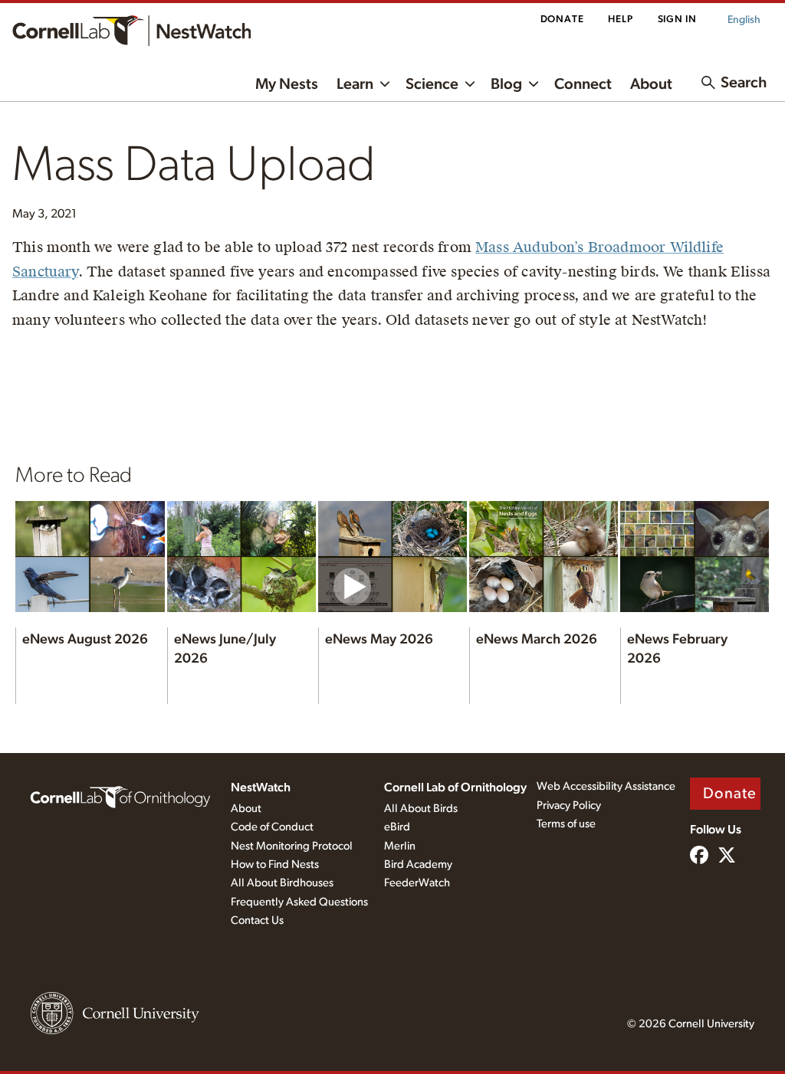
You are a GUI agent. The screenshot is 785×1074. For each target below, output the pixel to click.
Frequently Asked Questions (299, 902)
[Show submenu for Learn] (385, 82)
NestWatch (261, 787)
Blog (506, 84)
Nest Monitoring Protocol (292, 846)
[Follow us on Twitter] (727, 856)
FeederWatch (417, 883)
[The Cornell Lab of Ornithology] (120, 796)
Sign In (677, 20)
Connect (583, 84)
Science (432, 84)
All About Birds (421, 808)
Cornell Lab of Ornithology (455, 787)
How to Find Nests (275, 864)
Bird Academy (418, 864)
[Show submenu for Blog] (533, 82)
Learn (355, 84)
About (651, 84)
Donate (562, 20)
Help (620, 20)
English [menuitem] (744, 20)
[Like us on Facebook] (699, 856)
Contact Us (257, 920)
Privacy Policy (569, 805)
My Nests (286, 84)
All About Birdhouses (282, 883)
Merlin (399, 846)
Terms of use (566, 824)
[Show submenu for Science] (470, 82)
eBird (397, 827)
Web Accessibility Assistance (606, 786)
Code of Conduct (272, 827)
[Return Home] (131, 30)
